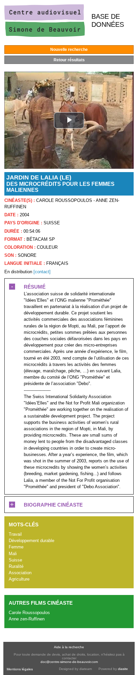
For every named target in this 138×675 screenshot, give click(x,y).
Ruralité (16, 566)
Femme (16, 546)
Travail (15, 534)
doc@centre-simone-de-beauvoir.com (69, 662)
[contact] (42, 271)
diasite (123, 669)
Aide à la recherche (69, 647)
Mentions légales (20, 669)
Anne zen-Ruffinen (27, 618)
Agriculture (19, 579)
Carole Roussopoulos (29, 612)
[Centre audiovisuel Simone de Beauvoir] (44, 35)
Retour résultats (69, 60)
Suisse (15, 559)
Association (20, 572)
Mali (13, 553)
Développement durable (31, 540)
